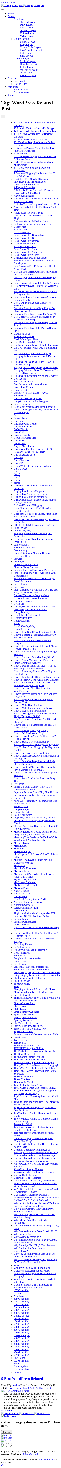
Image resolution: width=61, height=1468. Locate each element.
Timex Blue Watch (23, 1079)
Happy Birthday (22, 612)
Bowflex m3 (20, 378)
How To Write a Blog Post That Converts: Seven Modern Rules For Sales (34, 768)
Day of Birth (20, 463)
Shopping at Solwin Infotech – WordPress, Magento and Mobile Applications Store (35, 990)
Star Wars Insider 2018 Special (29, 1026)
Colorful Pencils (22, 435)
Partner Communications (26, 907)
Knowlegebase (21, 89)
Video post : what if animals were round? (34, 1172)
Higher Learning (22, 620)
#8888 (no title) (21, 1327)
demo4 (17, 480)
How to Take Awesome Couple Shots (32, 753)
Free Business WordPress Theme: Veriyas (34, 578)
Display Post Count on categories (30, 494)
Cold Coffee (20, 432)
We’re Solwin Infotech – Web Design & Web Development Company (36, 1190)
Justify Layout (27, 67)
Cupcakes (18, 457)
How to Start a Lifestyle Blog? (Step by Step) (36, 744)
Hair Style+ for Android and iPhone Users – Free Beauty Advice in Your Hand (35, 608)
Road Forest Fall (22, 952)
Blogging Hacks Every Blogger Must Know (36, 367)
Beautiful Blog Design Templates (30, 257)
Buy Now (7, 1432)
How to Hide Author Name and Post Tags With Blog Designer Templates (34, 684)
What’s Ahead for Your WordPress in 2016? (35, 1231)
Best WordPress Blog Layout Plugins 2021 (35, 314)
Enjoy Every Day (22, 530)
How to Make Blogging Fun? (28, 705)
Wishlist (18, 1265)
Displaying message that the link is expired (35, 499)
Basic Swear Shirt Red (25, 246)
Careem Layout (27, 22)
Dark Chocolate (21, 460)
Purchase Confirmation (25, 921)
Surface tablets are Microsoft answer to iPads (36, 1034)
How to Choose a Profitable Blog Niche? (34, 657)
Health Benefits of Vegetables (28, 615)
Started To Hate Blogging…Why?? (31, 1028)
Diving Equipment (23, 502)
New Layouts (20, 19)
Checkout (18, 421)
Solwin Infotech (30, 1454)
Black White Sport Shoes (26, 339)
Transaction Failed (23, 1124)
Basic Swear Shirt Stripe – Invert (30, 252)
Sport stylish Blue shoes (25, 1017)
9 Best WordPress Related (26, 184)
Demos (11, 16)
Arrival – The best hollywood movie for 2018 (36, 204)
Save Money (20, 964)
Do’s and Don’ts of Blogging (28, 505)
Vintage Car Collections (25, 1175)
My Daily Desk (21, 871)
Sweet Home (20, 1037)
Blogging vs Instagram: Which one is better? (36, 376)
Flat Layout (25, 53)
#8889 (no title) (21, 1343)
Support (11, 95)
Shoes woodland (22, 983)
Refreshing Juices (22, 947)
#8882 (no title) (21, 1321)
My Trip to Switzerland (25, 885)
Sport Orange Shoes (24, 1014)
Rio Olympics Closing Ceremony (30, 950)
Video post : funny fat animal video (31, 1161)
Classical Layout (22, 58)
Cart (16, 415)
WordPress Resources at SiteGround (32, 1270)
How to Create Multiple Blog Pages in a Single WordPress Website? (33, 661)
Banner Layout (27, 41)
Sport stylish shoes (23, 1020)
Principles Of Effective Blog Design (31, 916)
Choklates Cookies (23, 426)
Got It (4, 1465)
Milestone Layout (28, 69)
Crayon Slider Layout (30, 47)
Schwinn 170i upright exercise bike (31, 966)
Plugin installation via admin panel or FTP (34, 913)
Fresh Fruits (19, 587)
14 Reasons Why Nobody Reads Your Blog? (36, 131)
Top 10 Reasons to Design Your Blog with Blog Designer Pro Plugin (35, 1092)
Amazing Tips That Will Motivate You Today (36, 198)
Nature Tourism (21, 890)
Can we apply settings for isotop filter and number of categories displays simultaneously (36, 408)
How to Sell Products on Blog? (29, 733)
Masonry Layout (22, 843)
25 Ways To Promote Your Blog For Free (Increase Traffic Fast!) (34, 149)
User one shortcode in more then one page (34, 1155)
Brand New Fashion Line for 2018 (31, 392)
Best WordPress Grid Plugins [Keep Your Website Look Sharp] (34, 318)
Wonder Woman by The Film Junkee (32, 1268)
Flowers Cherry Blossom (26, 567)
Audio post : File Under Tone (28, 212)
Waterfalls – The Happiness (27, 1177)
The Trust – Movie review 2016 (29, 1059)
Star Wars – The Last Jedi (26, 1023)
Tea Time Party (21, 1040)
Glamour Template (23, 601)
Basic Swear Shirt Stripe (26, 249)
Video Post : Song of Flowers (28, 1169)
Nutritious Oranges (23, 905)
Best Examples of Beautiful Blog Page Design (36, 283)
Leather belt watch (23, 814)
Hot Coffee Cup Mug (24, 626)
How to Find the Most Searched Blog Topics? (36, 677)
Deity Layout (26, 24)
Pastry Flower (21, 910)
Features (12, 78)
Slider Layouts (21, 1009)
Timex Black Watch (23, 1076)
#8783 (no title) (21, 1290)
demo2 (17, 474)
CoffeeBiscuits (21, 429)
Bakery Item (20, 226)
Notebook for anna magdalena (29, 902)
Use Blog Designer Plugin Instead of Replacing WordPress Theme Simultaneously (36, 1151)
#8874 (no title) (21, 1338)
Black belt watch (22, 333)
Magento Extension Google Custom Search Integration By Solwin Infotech (35, 833)
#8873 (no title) (21, 1304)
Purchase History (22, 924)
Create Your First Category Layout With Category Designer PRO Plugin (33, 450)
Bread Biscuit (20, 395)
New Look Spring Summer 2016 (30, 899)
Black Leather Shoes (24, 336)
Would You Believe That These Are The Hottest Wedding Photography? (33, 1286)
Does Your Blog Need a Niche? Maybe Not (35, 513)
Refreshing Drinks (23, 944)
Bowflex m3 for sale (24, 381)
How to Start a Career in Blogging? (31, 741)
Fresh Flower (20, 584)
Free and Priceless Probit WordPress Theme (35, 570)
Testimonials (20, 1042)
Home (11, 13)
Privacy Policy (21, 919)
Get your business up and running (30, 598)
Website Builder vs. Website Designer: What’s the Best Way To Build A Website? (36, 1199)
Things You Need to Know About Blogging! (36, 1065)
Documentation (21, 92)
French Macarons (22, 581)
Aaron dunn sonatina (24, 195)
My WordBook (21, 888)
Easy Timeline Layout (31, 50)
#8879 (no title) (21, 1313)
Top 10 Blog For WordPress (28, 1085)
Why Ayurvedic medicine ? (27, 1237)
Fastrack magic (21, 550)
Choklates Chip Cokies (25, 423)
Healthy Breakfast (23, 618)
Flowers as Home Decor (26, 564)
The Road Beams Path (25, 1054)
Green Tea (19, 603)
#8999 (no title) (21, 1324)
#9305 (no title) (21, 1360)
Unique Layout (21, 39)
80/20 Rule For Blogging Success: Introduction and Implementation (31, 180)
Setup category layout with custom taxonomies (37, 972)
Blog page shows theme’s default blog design (36, 345)
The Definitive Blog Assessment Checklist (35, 1051)
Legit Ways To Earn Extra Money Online (34, 817)
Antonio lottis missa (23, 201)
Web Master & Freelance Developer (31, 1194)
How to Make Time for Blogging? (31, 710)
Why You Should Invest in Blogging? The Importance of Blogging (34, 1255)
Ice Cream (19, 784)
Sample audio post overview (28, 958)
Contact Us (19, 440)
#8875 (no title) (21, 1329)
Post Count (19, 81)
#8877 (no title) (21, 1341)
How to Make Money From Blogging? (33, 708)
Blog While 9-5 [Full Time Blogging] (32, 353)
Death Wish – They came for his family (33, 466)
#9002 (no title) (21, 1332)
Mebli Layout (26, 36)
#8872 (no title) (21, 1301)
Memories (19, 848)
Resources (13, 86)
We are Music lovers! (24, 1186)
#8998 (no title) (21, 1298)
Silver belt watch (22, 995)
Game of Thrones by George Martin (31, 595)
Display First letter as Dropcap (29, 491)
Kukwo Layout (27, 33)
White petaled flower (24, 1234)
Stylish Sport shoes (23, 1031)
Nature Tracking (22, 893)
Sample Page (20, 961)
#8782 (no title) (21, 1355)
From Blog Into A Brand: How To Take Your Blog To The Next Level (36, 591)
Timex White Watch (23, 1082)
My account (19, 865)
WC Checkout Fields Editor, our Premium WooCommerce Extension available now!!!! (35, 1182)
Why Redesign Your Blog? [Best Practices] (35, 1245)
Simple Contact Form (24, 1003)
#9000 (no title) (21, 1349)
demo (16, 471)
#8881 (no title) (21, 1318)
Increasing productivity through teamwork (34, 795)
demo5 (17, 482)
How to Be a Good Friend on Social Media (35, 632)
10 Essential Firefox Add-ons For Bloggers (35, 128)
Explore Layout (28, 61)
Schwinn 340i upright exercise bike (31, 969)
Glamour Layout (28, 30)
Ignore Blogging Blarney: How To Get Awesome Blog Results (33, 788)
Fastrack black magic (24, 547)
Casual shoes (20, 418)
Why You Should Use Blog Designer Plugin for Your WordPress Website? (35, 1261)
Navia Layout (27, 72)
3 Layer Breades (22, 153)
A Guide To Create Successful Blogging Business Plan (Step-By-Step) (33, 191)
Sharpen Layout (28, 75)
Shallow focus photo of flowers (29, 978)
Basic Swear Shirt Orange (26, 240)
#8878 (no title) (21, 1310)
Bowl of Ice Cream (23, 387)
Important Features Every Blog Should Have (36, 792)
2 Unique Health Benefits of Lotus (31, 139)
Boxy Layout (26, 44)
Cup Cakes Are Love (24, 454)
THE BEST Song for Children (29, 1048)
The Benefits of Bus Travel (27, 1045)
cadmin (16, 1385)
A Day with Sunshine (24, 187)
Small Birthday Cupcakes (26, 1011)
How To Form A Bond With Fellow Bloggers (36, 679)
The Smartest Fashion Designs (29, 1056)
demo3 (17, 477)
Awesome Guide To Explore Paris (31, 221)
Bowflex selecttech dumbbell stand (31, 384)
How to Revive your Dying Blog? (31, 730)
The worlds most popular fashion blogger (34, 1062)
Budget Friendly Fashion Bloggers (31, 401)
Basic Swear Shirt (22, 232)
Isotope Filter (20, 84)
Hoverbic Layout (28, 64)
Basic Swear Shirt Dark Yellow (29, 235)
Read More (6, 1410)
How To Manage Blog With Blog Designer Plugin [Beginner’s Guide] (35, 715)
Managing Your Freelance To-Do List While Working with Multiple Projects (35, 838)
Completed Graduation (25, 437)
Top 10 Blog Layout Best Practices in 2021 (35, 1087)
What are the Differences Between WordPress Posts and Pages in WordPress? (36, 1204)
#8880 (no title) (21, 1346)
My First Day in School (25, 879)
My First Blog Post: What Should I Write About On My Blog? (34, 875)
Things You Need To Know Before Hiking (35, 1068)
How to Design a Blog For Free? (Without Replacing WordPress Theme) (35, 667)
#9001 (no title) (21, 1352)
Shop (16, 986)
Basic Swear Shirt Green (26, 238)
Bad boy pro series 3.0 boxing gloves (32, 224)
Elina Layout (26, 27)
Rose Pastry (19, 955)
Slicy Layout (26, 55)
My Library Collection (25, 882)
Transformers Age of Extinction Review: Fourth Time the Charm (34, 1128)
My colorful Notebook (25, 868)
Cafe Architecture (22, 404)
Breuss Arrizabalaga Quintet (28, 398)
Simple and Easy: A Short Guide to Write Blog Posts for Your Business (37, 999)
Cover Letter (20, 443)
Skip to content (8, 2)
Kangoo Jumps (21, 809)
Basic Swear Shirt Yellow (26, 255)
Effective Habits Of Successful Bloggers (34, 525)
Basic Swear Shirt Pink (25, 243)
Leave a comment (29, 1388)
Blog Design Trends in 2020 (28, 342)
